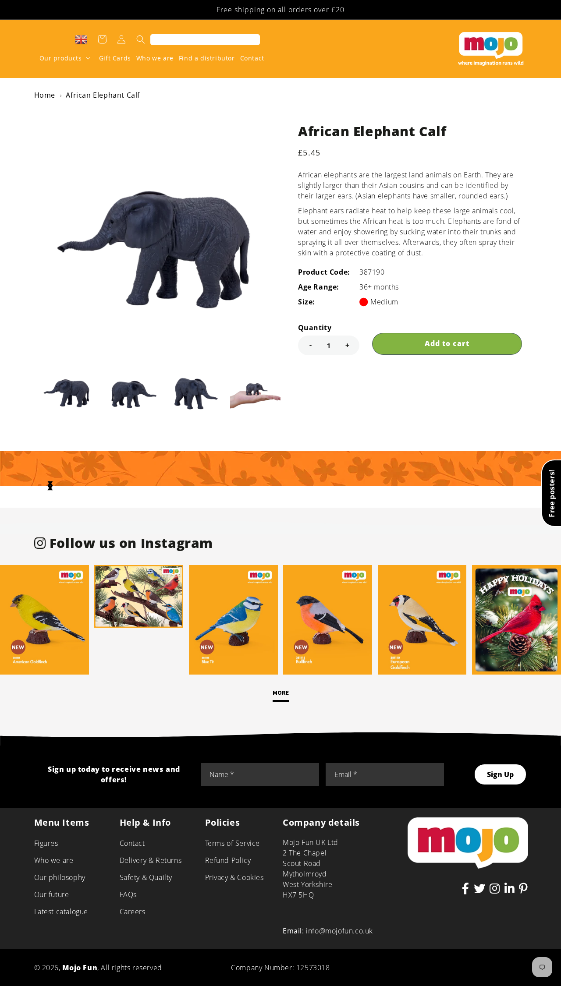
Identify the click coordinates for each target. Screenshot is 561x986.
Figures (46, 843)
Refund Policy (228, 860)
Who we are (54, 860)
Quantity (314, 327)
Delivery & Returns (151, 860)
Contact (132, 843)
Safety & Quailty (146, 877)
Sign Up (500, 774)
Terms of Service (232, 843)
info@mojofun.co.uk (339, 931)
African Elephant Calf (103, 95)
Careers (133, 911)
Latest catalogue (61, 911)
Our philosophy (59, 877)
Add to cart (447, 343)
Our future (51, 894)
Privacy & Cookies (234, 877)
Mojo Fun (79, 967)
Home (44, 95)
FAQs (128, 894)
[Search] (140, 39)
